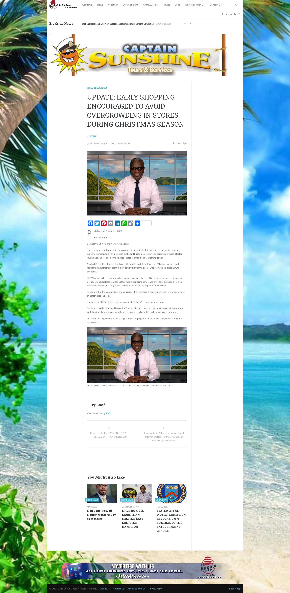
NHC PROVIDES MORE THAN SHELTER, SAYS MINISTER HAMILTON (133, 518)
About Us (87, 4)
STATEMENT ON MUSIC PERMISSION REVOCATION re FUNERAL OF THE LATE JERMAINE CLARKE (171, 521)
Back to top (235, 588)
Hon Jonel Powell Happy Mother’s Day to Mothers (101, 514)
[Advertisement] (148, 460)
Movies (166, 4)
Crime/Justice (150, 4)
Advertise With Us (195, 4)
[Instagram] (239, 13)
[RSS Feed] (235, 13)
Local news (93, 88)
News (100, 4)
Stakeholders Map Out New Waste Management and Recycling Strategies (118, 23)
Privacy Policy (155, 588)
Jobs (177, 4)
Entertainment (130, 4)
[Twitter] (227, 13)
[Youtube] (231, 13)
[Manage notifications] (7, 585)
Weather (113, 4)
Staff (93, 136)
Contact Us (216, 4)
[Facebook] (223, 13)
